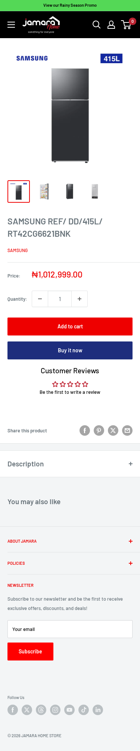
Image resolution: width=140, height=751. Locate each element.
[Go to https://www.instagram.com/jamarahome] (55, 710)
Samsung (17, 250)
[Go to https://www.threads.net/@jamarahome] (41, 710)
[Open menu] (11, 25)
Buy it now (70, 350)
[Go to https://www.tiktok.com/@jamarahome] (83, 710)
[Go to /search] (97, 25)
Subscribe (30, 651)
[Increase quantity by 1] (79, 299)
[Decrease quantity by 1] (40, 299)
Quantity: (17, 299)
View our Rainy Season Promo (70, 5)
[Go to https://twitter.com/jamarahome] (27, 710)
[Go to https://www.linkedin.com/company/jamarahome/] (98, 710)
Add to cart (70, 326)
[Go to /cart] (126, 24)
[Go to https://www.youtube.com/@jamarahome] (69, 710)
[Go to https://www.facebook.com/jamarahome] (12, 710)
